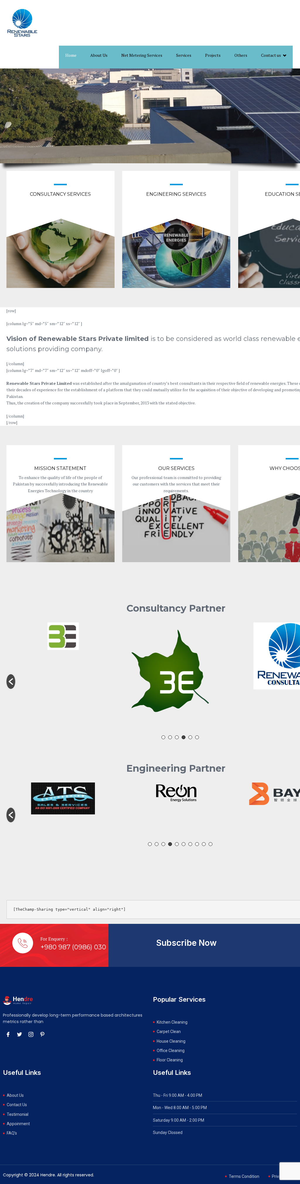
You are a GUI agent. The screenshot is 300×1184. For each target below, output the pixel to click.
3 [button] (177, 737)
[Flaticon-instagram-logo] (31, 1034)
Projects (213, 55)
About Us (99, 55)
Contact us (271, 55)
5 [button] (190, 737)
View (60, 236)
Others (240, 55)
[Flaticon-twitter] (19, 1034)
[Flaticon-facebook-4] (8, 1034)
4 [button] (183, 737)
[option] (63, 678)
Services (183, 55)
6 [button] (197, 737)
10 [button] (210, 844)
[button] (10, 681)
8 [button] (197, 844)
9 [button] (204, 844)
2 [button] (170, 737)
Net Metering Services (141, 55)
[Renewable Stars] (22, 22)
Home (70, 55)
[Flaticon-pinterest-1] (42, 1034)
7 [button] (190, 844)
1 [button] (163, 737)
